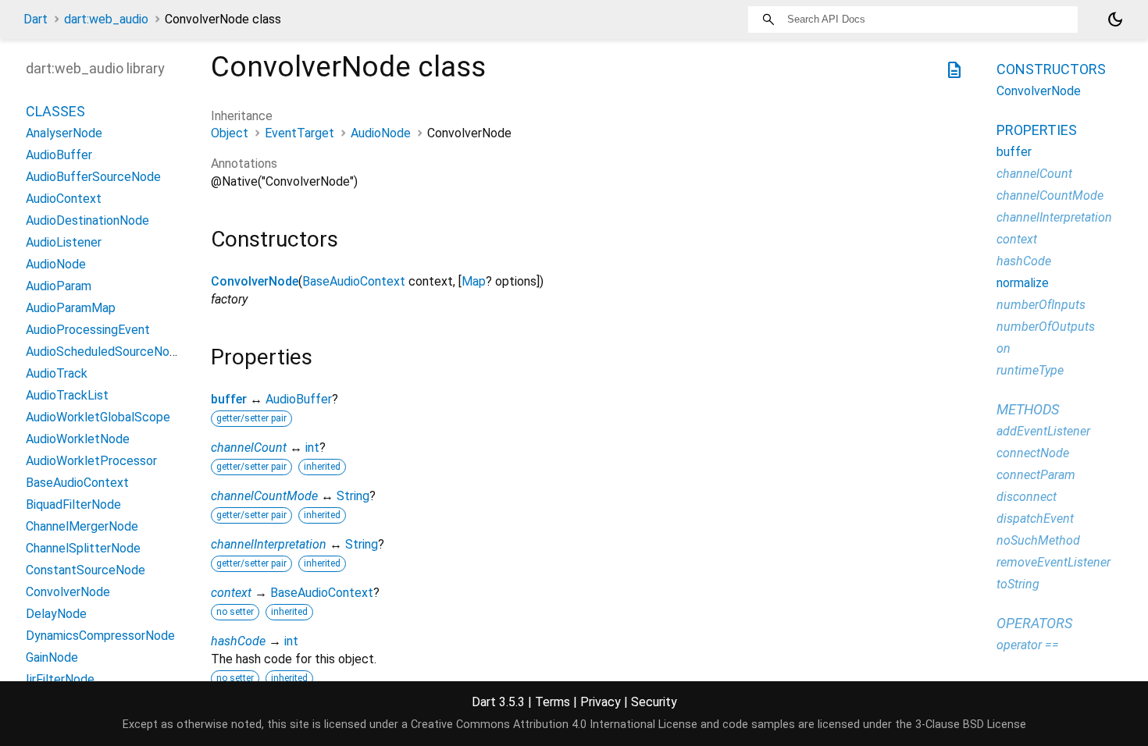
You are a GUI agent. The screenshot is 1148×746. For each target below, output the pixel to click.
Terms (552, 701)
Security (654, 701)
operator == (1027, 645)
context (231, 592)
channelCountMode (264, 495)
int (312, 447)
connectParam (1035, 474)
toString (1017, 584)
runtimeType (1030, 370)
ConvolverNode (254, 281)
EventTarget (299, 133)
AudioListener (64, 242)
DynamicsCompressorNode (100, 635)
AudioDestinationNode (87, 220)
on (1003, 348)
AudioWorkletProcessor (91, 460)
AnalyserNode (64, 133)
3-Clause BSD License (970, 724)
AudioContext (64, 198)
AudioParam (58, 286)
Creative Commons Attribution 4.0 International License (554, 724)
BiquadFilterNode (73, 504)
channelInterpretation (268, 544)
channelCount (249, 447)
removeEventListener (1053, 562)
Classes (55, 111)
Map (474, 281)
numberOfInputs (1041, 304)
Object (229, 133)
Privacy (600, 701)
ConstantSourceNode (85, 570)
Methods (1027, 409)
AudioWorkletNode (78, 439)
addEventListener (1043, 431)
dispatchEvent (1035, 518)
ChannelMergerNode (82, 526)
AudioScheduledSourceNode (105, 351)
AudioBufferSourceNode (93, 176)
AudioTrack (56, 373)
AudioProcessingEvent (88, 329)
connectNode (1032, 453)
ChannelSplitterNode (83, 548)
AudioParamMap (71, 307)
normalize (1022, 282)
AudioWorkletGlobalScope (98, 417)
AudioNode (381, 133)
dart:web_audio (106, 19)
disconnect (1026, 496)
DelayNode (56, 613)
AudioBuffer (299, 399)
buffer (229, 399)
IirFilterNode (60, 679)
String (353, 495)
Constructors (1051, 69)
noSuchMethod (1038, 540)
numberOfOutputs (1045, 326)
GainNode (52, 657)
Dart (35, 19)
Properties (1036, 130)
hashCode (238, 641)
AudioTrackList (67, 395)
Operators (1034, 623)
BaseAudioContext (353, 281)
